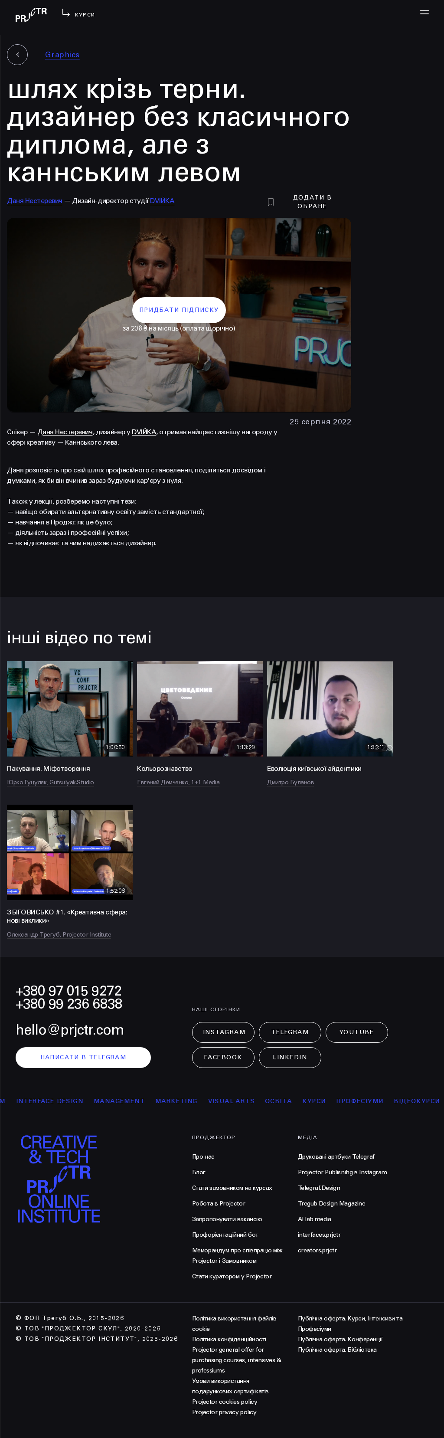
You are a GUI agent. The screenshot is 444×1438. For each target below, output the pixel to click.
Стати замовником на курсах (232, 1188)
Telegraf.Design (319, 1188)
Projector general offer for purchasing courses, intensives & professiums (236, 1360)
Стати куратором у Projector (232, 1276)
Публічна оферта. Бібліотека (337, 1349)
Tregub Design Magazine (332, 1203)
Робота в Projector (218, 1203)
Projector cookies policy (224, 1401)
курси (290, 1101)
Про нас (203, 1156)
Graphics (62, 54)
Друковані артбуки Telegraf (336, 1156)
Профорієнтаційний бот (225, 1234)
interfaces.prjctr (319, 1234)
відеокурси (393, 1101)
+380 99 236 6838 (69, 1004)
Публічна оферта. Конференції (340, 1339)
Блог (199, 1172)
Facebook (223, 1057)
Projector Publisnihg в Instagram (342, 1172)
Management (95, 1101)
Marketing (152, 1101)
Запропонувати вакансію (227, 1219)
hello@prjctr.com (70, 1030)
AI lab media (314, 1219)
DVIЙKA (162, 201)
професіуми (336, 1101)
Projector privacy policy (224, 1412)
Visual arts (207, 1101)
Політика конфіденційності (229, 1339)
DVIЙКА (144, 432)
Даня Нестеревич (34, 201)
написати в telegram (83, 1057)
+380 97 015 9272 (68, 991)
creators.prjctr (317, 1250)
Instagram (224, 1032)
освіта (254, 1101)
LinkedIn (290, 1057)
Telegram (290, 1032)
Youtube (357, 1032)
